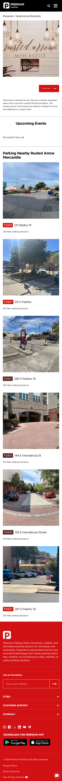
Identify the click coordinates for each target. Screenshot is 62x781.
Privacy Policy (10, 766)
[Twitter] (14, 727)
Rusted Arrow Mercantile (28, 16)
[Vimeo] (29, 727)
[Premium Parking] (7, 635)
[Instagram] (4, 727)
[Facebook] (9, 727)
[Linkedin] (19, 727)
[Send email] (54, 683)
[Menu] (55, 5)
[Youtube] (24, 727)
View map (46, 88)
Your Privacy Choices (13, 777)
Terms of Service (11, 771)
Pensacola (8, 16)
